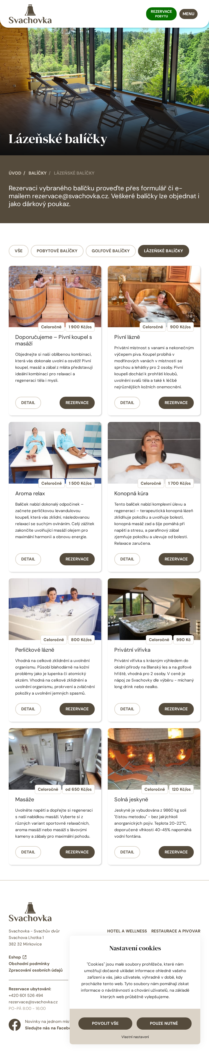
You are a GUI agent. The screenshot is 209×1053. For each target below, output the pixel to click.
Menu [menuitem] (188, 14)
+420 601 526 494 (26, 995)
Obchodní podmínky (29, 963)
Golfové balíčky (111, 251)
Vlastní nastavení (135, 1037)
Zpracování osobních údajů (36, 970)
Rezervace (77, 402)
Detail (28, 402)
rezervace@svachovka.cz (70, 196)
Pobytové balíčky (57, 251)
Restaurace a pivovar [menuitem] (175, 931)
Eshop (15, 957)
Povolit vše (105, 1023)
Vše (19, 251)
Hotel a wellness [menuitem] (127, 931)
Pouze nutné (164, 1023)
